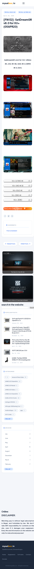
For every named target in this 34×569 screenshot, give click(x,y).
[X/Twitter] (8, 216)
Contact (28, 554)
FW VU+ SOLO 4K (10, 12)
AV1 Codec (9, 414)
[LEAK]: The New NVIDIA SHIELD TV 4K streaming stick (21, 359)
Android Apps (10, 410)
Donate (4, 559)
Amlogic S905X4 (11, 402)
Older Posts (24, 244)
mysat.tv (8, 3)
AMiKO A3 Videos (11, 389)
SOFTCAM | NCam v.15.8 (19, 350)
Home (4, 554)
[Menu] (23, 3)
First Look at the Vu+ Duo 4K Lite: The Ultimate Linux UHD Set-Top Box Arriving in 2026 (21, 341)
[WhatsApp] (12, 216)
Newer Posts (11, 244)
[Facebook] (5, 216)
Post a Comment (12, 231)
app (22, 410)
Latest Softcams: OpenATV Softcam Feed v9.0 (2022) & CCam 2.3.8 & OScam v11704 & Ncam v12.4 (21, 330)
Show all (7, 419)
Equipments (11, 554)
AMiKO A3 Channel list (12, 381)
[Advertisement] (17, 492)
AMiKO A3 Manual (11, 385)
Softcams (21, 554)
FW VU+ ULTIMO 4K (25, 12)
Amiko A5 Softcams (12, 398)
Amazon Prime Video (19, 377)
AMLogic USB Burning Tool (13, 406)
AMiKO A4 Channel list (12, 394)
